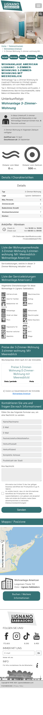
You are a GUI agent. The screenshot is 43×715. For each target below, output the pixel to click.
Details (5, 57)
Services (13, 57)
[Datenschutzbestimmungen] (15, 503)
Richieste (31, 57)
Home (3, 46)
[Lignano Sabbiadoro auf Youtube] (36, 636)
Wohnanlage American (13, 49)
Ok (38, 653)
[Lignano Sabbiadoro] (22, 618)
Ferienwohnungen (16, 46)
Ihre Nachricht (7, 466)
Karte (40, 57)
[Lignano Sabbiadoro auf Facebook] (6, 636)
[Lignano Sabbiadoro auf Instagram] (16, 636)
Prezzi (22, 57)
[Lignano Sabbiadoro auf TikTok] (26, 636)
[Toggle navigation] (38, 5)
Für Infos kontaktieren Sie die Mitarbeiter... (18, 665)
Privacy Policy (18, 686)
